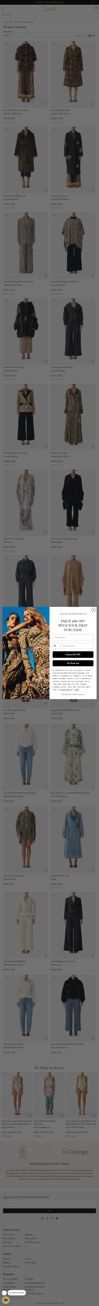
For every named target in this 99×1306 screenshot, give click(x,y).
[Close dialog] (93, 610)
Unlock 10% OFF (73, 654)
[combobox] (57, 646)
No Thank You (73, 663)
